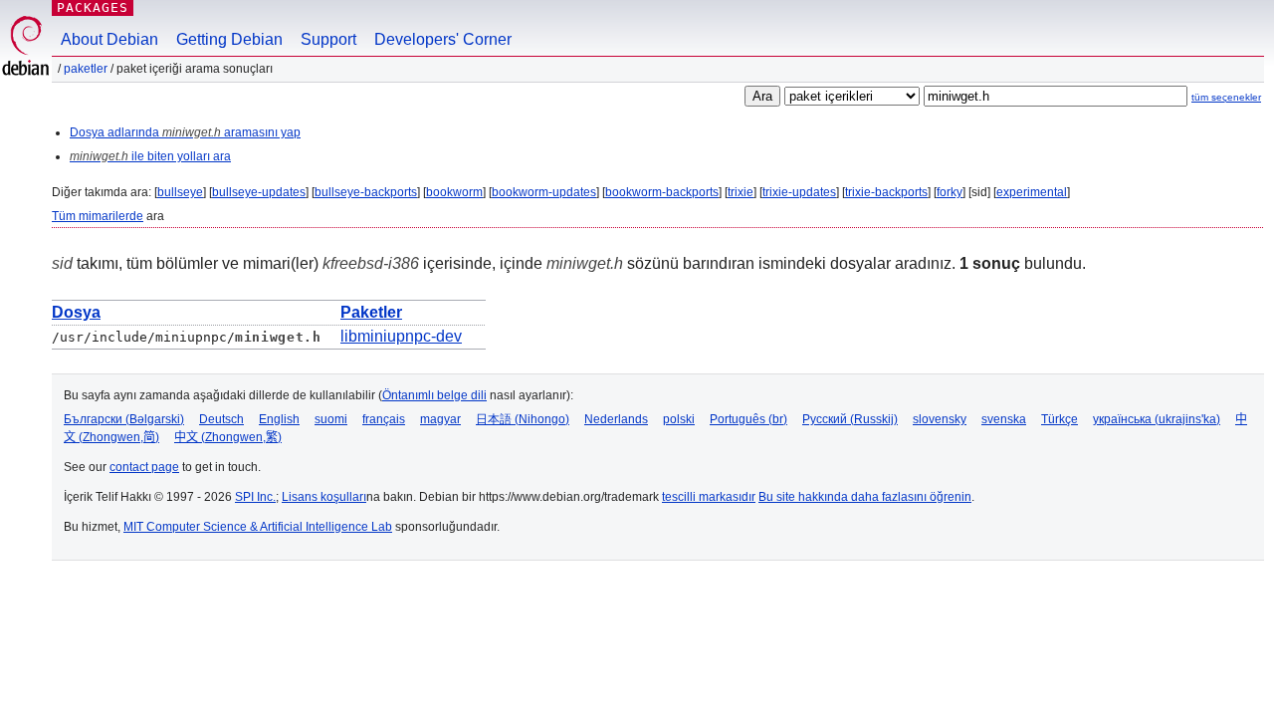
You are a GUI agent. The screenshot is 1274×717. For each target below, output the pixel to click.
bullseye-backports (366, 192)
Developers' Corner (443, 39)
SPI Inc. (255, 497)
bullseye (180, 192)
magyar (440, 419)
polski (679, 419)
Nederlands (616, 419)
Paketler (85, 69)
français (383, 419)
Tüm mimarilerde (97, 216)
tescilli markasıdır (708, 497)
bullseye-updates (259, 192)
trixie (740, 192)
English (279, 419)
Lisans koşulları (324, 497)
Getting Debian (229, 39)
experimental (1031, 192)
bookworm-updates (544, 192)
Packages (92, 7)
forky (949, 192)
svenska (1003, 419)
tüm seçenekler (1226, 97)
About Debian (109, 39)
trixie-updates (799, 192)
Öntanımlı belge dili (434, 395)
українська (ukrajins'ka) (1156, 419)
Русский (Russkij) (850, 419)
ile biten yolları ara (150, 156)
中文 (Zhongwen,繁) (228, 437)
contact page (144, 467)
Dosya (76, 312)
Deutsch (221, 419)
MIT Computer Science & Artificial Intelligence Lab (257, 527)
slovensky (939, 419)
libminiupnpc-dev (401, 336)
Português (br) (748, 419)
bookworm (454, 192)
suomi (331, 419)
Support (328, 39)
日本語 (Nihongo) (522, 419)
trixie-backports (886, 192)
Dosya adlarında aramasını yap (185, 132)
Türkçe (1059, 419)
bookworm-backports (662, 192)
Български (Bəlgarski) (124, 419)
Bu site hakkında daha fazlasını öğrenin (864, 497)
